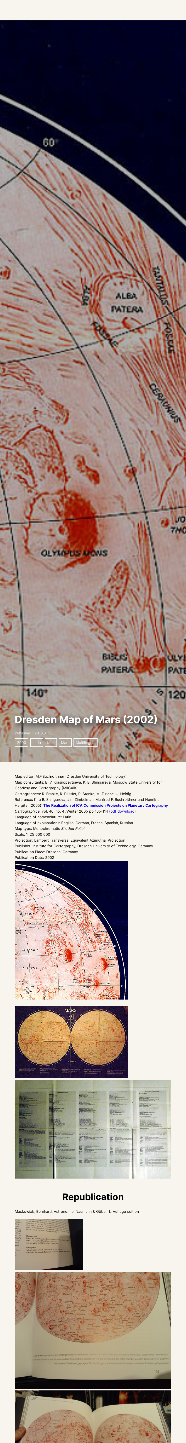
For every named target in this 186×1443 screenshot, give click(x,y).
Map (51, 742)
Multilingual (85, 742)
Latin (36, 742)
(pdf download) (122, 811)
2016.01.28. (44, 733)
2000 (21, 742)
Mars (65, 742)
